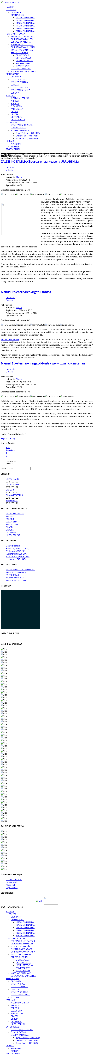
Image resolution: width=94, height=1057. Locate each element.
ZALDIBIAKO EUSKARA (16, 580)
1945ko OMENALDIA (25, 20)
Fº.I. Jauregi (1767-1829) (16, 551)
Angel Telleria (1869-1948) (28, 133)
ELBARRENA (16, 106)
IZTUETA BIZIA (18, 79)
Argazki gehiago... (9, 438)
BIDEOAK (15, 146)
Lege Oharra (12, 887)
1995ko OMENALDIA (25, 28)
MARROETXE (12, 500)
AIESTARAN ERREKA (20, 98)
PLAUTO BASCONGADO (22, 44)
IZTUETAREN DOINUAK (22, 125)
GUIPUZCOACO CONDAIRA (23, 47)
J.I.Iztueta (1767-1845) (16, 559)
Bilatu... (4, 468)
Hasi (8, 447)
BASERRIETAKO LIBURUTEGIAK (20, 569)
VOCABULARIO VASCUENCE (23, 71)
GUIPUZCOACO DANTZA (22, 39)
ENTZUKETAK (12, 122)
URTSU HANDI (12, 479)
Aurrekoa (10, 450)
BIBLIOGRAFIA (12, 74)
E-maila (9, 170)
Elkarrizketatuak (13, 545)
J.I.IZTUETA (11, 9)
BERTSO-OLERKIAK (19, 52)
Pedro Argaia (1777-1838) (17, 548)
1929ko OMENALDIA (25, 17)
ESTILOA (15, 84)
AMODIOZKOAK (23, 63)
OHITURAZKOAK (23, 58)
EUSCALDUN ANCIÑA (20, 41)
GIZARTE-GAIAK (23, 66)
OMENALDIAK (17, 15)
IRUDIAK (10, 141)
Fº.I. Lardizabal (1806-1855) (18, 556)
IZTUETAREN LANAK (15, 33)
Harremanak (12, 882)
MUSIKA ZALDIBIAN (20, 130)
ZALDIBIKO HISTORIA (16, 572)
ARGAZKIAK (16, 143)
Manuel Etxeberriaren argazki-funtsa (26, 292)
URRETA (14, 114)
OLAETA (14, 111)
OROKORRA (16, 76)
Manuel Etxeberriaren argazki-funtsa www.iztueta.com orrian (43, 363)
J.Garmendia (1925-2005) (17, 553)
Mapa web (10, 885)
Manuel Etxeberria (10, 339)
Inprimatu (10, 167)
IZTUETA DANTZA (19, 82)
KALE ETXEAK (17, 109)
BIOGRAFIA (16, 12)
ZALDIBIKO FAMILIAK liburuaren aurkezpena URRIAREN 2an (41, 161)
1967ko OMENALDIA (25, 23)
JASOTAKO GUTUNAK (21, 68)
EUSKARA (15, 92)
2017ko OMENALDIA (25, 31)
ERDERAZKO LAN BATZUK (23, 36)
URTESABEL (16, 117)
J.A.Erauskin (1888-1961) (27, 135)
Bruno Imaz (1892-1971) (27, 138)
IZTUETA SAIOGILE (19, 87)
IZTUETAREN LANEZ (20, 90)
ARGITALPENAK (13, 149)
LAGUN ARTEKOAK (24, 60)
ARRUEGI (15, 101)
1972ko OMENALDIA (25, 25)
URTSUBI (10, 489)
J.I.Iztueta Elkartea (14, 879)
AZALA (19, 177)
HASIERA (10, 7)
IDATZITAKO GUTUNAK (22, 50)
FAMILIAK (10, 95)
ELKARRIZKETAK (18, 127)
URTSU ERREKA (18, 119)
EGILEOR (15, 103)
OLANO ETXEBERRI (14, 495)
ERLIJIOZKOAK (22, 55)
